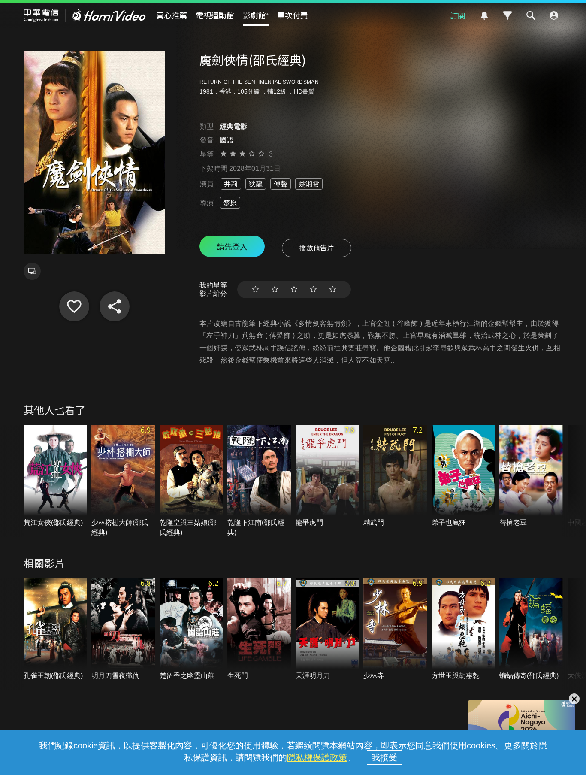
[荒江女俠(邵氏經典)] (56, 476)
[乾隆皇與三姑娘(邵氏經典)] (192, 481)
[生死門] (259, 629)
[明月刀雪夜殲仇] (123, 629)
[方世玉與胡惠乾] (463, 629)
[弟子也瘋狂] (463, 476)
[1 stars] (255, 289)
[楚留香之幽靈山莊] (192, 629)
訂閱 (457, 15)
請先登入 (232, 246)
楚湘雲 (309, 184)
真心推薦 (171, 15)
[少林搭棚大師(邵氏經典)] (123, 481)
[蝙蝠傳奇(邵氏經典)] (531, 629)
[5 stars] (332, 289)
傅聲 (280, 184)
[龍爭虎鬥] (327, 476)
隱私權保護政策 (317, 757)
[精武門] (395, 476)
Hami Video (85, 15)
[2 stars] (274, 289)
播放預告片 (316, 247)
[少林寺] (395, 629)
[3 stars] (294, 289)
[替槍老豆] (531, 476)
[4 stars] (313, 289)
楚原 (230, 202)
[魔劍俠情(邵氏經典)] (74, 306)
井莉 (231, 184)
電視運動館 (215, 15)
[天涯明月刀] (327, 629)
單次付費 (292, 15)
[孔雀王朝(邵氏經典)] (56, 629)
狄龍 (256, 184)
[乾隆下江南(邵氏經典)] (259, 481)
